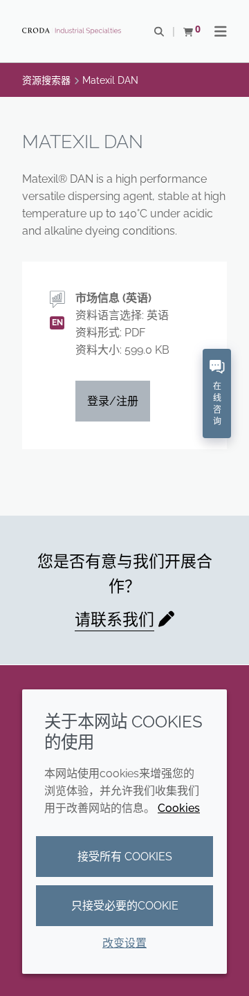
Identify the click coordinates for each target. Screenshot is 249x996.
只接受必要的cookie (124, 905)
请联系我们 (114, 619)
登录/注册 (112, 401)
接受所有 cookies (124, 856)
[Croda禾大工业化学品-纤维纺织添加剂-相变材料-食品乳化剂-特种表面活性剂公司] (73, 31)
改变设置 (124, 943)
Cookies (179, 808)
